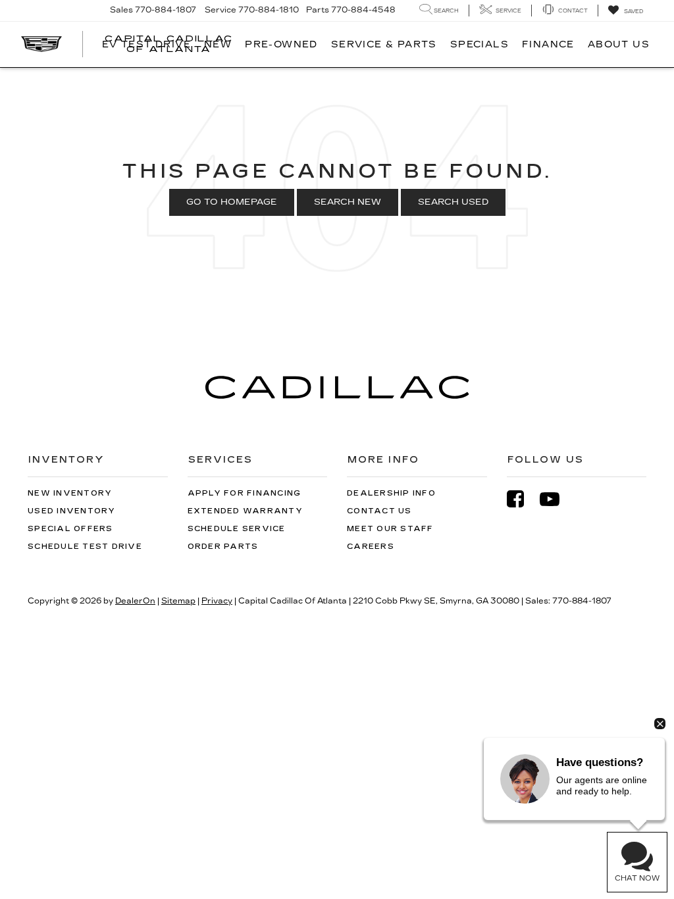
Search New (347, 202)
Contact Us (379, 511)
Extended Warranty (245, 511)
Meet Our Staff (390, 529)
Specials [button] (479, 44)
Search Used (453, 202)
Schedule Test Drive (85, 546)
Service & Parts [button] (384, 44)
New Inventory (70, 493)
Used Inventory (72, 511)
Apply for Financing (244, 493)
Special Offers (70, 529)
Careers (370, 546)
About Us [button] (619, 44)
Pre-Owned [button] (281, 44)
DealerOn (135, 600)
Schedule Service (237, 529)
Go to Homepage (231, 202)
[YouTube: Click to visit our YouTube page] (556, 499)
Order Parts (223, 546)
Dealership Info (391, 493)
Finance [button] (548, 44)
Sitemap (178, 600)
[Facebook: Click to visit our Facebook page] (522, 499)
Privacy (216, 600)
